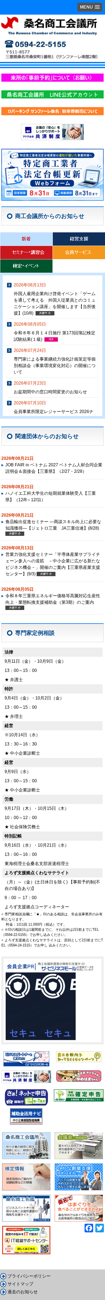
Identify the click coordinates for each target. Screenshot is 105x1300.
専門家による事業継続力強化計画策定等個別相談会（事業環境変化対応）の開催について (55, 365)
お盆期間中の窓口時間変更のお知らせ (50, 392)
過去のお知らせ (23, 1291)
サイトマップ (20, 1284)
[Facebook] (88, 1228)
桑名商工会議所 (52, 38)
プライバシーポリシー (29, 1276)
